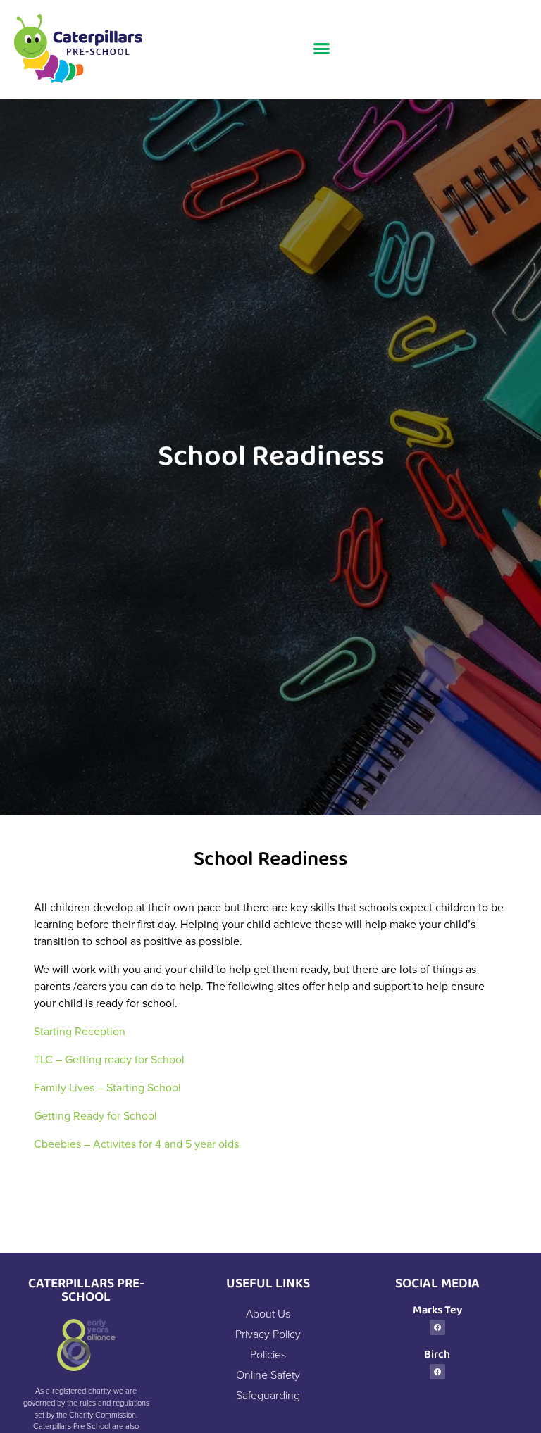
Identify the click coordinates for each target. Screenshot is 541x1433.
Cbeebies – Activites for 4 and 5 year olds (136, 1143)
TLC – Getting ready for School (109, 1059)
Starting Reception (79, 1031)
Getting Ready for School (95, 1115)
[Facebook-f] (437, 1327)
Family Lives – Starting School (109, 1087)
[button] (322, 48)
